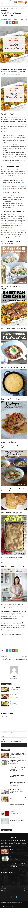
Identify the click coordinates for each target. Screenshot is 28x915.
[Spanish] (26, 2)
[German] (19, 2)
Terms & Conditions (6, 906)
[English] (15, 2)
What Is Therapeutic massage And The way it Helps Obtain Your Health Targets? (18, 754)
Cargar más (13, 826)
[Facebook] (7, 22)
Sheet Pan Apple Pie (15, 513)
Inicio (2, 8)
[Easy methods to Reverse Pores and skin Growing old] (5, 762)
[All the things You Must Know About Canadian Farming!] (5, 784)
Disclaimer (13, 906)
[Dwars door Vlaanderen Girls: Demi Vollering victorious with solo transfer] (5, 791)
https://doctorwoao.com (14, 678)
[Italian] (21, 2)
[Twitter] (10, 22)
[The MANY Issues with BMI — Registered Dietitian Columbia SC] (5, 821)
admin (5, 19)
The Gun (12, 811)
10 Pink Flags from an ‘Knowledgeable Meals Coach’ (6, 660)
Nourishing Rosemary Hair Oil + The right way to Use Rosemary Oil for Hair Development (18, 769)
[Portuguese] (23, 2)
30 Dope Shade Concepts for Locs (17, 804)
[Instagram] (16, 897)
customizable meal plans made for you (12, 194)
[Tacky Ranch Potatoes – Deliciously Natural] (5, 799)
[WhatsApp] (16, 22)
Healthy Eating (7, 8)
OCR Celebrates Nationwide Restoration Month (21, 660)
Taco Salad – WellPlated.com (16, 687)
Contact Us (9, 905)
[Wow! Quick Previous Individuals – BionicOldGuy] (5, 777)
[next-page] (4, 709)
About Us (4, 905)
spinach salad (16, 491)
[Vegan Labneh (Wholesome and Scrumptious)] (5, 703)
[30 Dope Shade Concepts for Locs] (5, 806)
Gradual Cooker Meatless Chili (16, 329)
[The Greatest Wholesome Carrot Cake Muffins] (5, 696)
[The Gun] (5, 813)
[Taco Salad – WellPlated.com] (5, 689)
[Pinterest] (13, 22)
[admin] (2, 19)
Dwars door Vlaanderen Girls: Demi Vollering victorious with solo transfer (18, 791)
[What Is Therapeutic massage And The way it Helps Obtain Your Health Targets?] (5, 755)
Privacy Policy (15, 905)
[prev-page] (2, 709)
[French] (17, 2)
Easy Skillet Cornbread (17, 367)
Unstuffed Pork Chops (13, 399)
